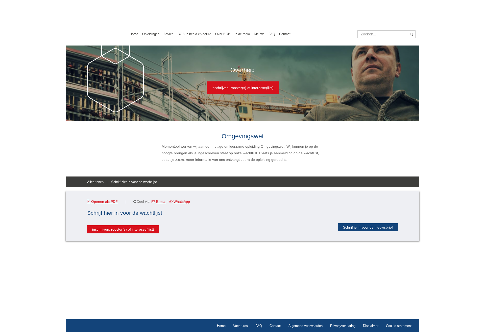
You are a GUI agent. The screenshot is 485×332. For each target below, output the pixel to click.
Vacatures (240, 326)
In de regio (242, 34)
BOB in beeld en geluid (194, 34)
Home (134, 34)
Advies (168, 34)
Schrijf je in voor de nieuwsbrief (368, 227)
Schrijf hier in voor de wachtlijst (134, 182)
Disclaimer (370, 326)
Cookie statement (399, 326)
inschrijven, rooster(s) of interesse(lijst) (243, 88)
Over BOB (222, 34)
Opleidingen (150, 34)
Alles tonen (95, 182)
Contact (284, 34)
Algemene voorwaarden (305, 326)
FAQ (272, 34)
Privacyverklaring (342, 326)
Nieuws (259, 34)
